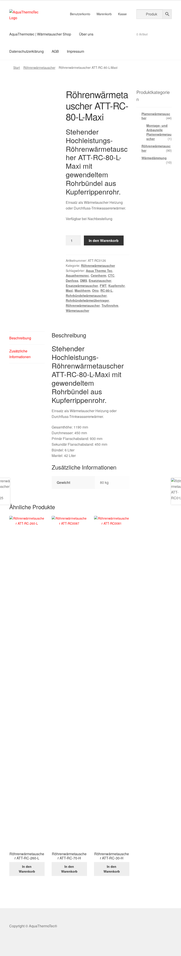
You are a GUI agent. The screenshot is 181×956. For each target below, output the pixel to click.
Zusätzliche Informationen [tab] (20, 353)
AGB (55, 51)
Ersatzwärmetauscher (82, 285)
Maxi (69, 290)
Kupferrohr (116, 285)
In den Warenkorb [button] (27, 869)
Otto (95, 290)
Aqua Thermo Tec (99, 270)
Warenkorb (104, 14)
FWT (103, 285)
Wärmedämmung (154, 158)
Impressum (75, 51)
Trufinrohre (110, 305)
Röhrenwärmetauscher (39, 67)
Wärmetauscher (77, 310)
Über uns (86, 34)
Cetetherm (98, 275)
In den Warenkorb (104, 240)
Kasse (122, 14)
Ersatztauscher (100, 280)
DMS (83, 280)
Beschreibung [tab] (20, 337)
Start (16, 67)
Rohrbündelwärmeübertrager (87, 300)
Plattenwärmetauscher (155, 116)
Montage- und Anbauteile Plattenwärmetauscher (159, 132)
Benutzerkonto (80, 14)
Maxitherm (82, 290)
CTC (111, 275)
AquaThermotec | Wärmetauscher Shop (40, 34)
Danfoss (72, 280)
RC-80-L (106, 290)
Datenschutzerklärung (26, 51)
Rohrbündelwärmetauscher (86, 295)
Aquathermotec (77, 275)
